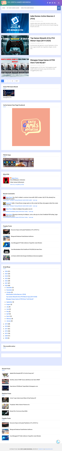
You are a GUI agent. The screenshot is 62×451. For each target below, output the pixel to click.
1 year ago (35, 200)
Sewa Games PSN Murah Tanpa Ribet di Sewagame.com (24, 386)
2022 (6, 280)
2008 (6, 338)
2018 (6, 326)
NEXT (17, 81)
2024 (6, 276)
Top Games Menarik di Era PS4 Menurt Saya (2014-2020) (21, 296)
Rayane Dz (8, 203)
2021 (6, 283)
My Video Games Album (13, 7)
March (8, 316)
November (9, 290)
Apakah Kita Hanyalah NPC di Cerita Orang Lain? (22, 373)
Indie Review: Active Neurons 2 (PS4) (16, 294)
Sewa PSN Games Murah (27, 7)
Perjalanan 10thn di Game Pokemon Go (20, 404)
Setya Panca (15, 178)
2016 (6, 331)
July (7, 306)
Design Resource (49, 449)
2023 (6, 278)
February (8, 318)
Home (3, 7)
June (7, 309)
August (8, 304)
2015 (6, 333)
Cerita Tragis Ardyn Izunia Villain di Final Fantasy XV (23, 398)
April (7, 314)
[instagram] (52, 3)
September (9, 302)
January (8, 321)
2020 (6, 285)
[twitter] (50, 3)
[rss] (55, 3)
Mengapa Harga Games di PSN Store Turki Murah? (19, 299)
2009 (6, 335)
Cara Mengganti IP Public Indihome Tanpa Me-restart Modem (26, 242)
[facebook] (47, 3)
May (7, 311)
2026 (6, 271)
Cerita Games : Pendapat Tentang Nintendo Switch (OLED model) (17, 200)
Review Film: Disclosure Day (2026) (18, 411)
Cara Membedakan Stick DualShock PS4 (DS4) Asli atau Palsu (26, 249)
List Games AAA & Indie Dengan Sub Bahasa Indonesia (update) (26, 256)
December (9, 287)
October (8, 292)
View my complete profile (17, 184)
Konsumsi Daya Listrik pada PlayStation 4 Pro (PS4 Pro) (25, 229)
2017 (6, 328)
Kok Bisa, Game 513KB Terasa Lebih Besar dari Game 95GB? (25, 379)
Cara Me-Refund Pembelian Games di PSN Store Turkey (15, 211)
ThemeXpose (41, 449)
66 (12, 81)
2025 (6, 273)
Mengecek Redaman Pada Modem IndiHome (22, 236)
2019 (6, 324)
